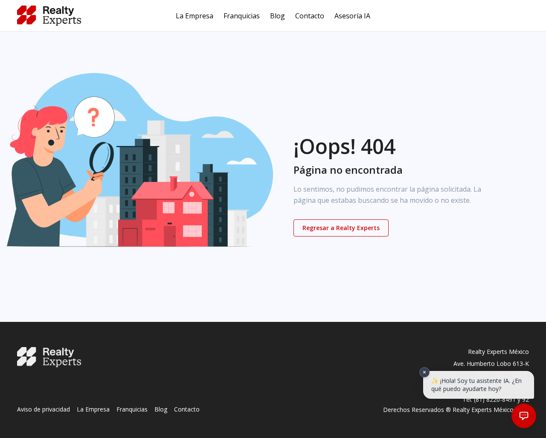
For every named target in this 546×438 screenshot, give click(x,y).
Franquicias (242, 15)
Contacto (309, 15)
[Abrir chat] (523, 415)
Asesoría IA (352, 15)
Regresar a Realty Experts (341, 228)
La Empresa (194, 15)
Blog (277, 15)
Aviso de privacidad (43, 409)
